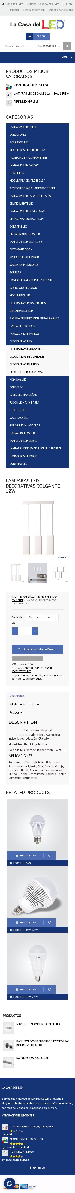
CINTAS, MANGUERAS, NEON (27, 219)
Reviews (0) (16, 712)
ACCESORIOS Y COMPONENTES (28, 157)
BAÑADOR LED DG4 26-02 (32, 1058)
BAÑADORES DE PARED (23, 456)
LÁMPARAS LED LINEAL (23, 127)
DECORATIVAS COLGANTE (25, 349)
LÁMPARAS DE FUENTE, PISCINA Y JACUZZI (35, 448)
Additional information (24, 704)
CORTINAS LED (18, 226)
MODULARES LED (20, 295)
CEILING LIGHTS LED (21, 203)
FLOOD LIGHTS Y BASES (24, 402)
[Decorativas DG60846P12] (15, 573)
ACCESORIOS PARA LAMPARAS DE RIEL (33, 188)
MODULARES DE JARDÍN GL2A (27, 180)
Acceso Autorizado (61, 9)
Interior (48, 675)
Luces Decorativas (32, 679)
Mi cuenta (13, 9)
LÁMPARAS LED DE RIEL (23, 441)
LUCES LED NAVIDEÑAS (23, 395)
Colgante (23, 675)
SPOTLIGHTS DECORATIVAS (26, 372)
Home (15, 597)
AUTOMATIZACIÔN (21, 249)
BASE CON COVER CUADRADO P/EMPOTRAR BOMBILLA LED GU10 (42, 1043)
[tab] (37, 696)
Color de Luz (17, 620)
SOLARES (15, 272)
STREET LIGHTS (19, 410)
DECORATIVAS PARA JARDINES (28, 303)
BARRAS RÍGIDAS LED (22, 433)
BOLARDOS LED (19, 142)
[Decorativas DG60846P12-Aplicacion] (37, 573)
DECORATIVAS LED (21, 341)
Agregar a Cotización (27, 658)
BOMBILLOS (17, 173)
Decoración (36, 675)
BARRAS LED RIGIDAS (22, 326)
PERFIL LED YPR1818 (26, 101)
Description (17, 695)
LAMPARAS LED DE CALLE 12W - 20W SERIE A (41, 93)
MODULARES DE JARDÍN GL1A (27, 150)
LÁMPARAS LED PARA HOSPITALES (30, 196)
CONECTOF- (17, 387)
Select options (28, 856)
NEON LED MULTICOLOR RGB (31, 85)
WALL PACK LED (19, 418)
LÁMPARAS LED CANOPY (24, 165)
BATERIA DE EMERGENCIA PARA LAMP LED (34, 318)
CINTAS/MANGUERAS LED (25, 234)
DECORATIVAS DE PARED (24, 364)
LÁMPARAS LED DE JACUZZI (26, 242)
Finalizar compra (34, 9)
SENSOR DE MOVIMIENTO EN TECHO (38, 1024)
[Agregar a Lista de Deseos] (49, 855)
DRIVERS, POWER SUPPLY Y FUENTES (32, 280)
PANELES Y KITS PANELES (25, 333)
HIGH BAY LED (18, 379)
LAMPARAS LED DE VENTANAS (28, 211)
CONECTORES (18, 134)
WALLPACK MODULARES (24, 265)
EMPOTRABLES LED (21, 310)
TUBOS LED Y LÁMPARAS (25, 425)
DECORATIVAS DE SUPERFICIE (27, 356)
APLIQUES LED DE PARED (24, 257)
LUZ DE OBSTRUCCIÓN (23, 287)
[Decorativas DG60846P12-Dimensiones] (59, 573)
